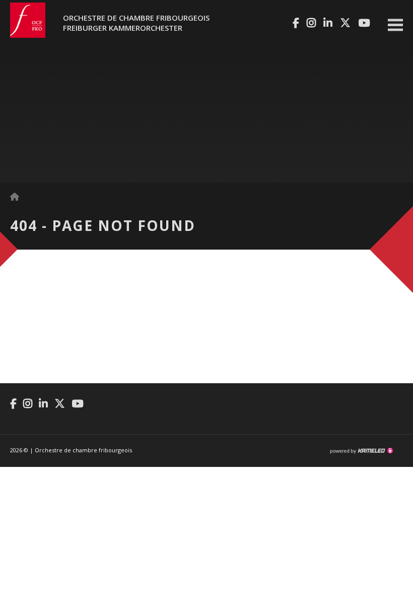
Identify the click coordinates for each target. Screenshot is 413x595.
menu (395, 25)
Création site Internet (361, 450)
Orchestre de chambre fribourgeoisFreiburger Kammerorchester (136, 23)
